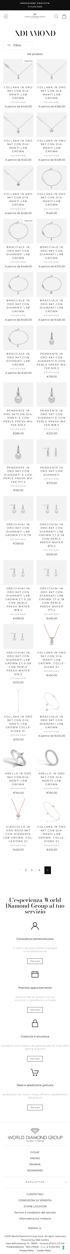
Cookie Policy (44, 1250)
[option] (35, 5)
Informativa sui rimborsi (35, 1218)
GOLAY (35, 1152)
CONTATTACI (35, 1194)
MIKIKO (35, 1158)
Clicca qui (35, 961)
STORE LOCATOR (35, 1206)
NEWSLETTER (35, 1182)
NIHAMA (35, 1164)
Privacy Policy (26, 1250)
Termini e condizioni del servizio (35, 1212)
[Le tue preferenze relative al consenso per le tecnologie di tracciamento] (63, 1247)
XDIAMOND (35, 1170)
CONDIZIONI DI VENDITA (35, 1200)
